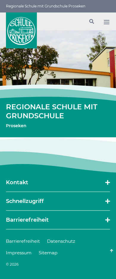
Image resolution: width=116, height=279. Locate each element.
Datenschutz (61, 241)
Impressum (19, 253)
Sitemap (48, 253)
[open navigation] (106, 22)
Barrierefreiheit (23, 241)
